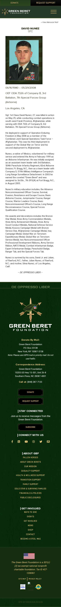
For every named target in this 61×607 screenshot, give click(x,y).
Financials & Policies (30, 493)
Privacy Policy (35, 579)
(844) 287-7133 (34, 382)
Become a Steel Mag (30, 539)
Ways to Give (30, 512)
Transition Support (30, 480)
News (30, 526)
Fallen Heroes (30, 458)
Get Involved (30, 521)
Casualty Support (30, 471)
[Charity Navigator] (22, 586)
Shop (30, 530)
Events (30, 517)
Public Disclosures (30, 498)
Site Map (22, 579)
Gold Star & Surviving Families (30, 489)
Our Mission (30, 466)
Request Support (45, 3)
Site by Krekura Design (30, 602)
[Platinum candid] (30, 586)
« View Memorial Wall (49, 22)
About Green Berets (30, 462)
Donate (15, 3)
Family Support (30, 484)
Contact (30, 534)
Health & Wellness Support (30, 475)
